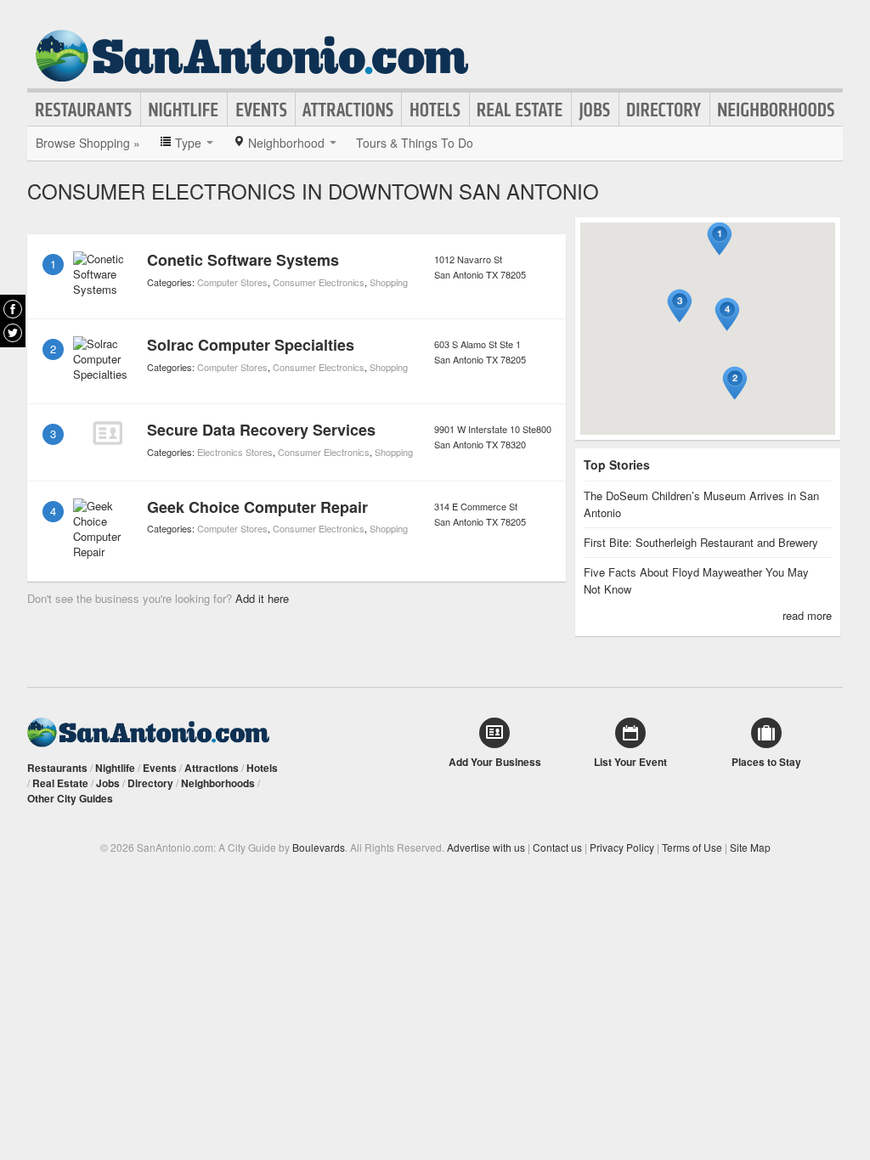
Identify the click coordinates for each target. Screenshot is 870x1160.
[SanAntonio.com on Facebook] (12, 309)
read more (807, 615)
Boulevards (318, 847)
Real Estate (520, 110)
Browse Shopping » (88, 142)
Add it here (262, 598)
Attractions (348, 110)
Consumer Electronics (318, 282)
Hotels (435, 110)
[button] (719, 239)
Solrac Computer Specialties (250, 345)
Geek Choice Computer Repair (257, 507)
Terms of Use (692, 847)
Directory (664, 110)
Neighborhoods (776, 110)
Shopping (389, 282)
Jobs (595, 110)
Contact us (557, 847)
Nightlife (184, 110)
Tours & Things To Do (414, 142)
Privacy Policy (622, 847)
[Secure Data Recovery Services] (107, 433)
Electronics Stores (235, 452)
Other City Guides (70, 798)
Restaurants (84, 110)
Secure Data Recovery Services (261, 430)
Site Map (750, 847)
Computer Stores (232, 282)
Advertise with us (486, 847)
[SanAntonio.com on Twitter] (12, 333)
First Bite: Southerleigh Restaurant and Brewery (701, 542)
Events (261, 110)
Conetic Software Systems (243, 260)
